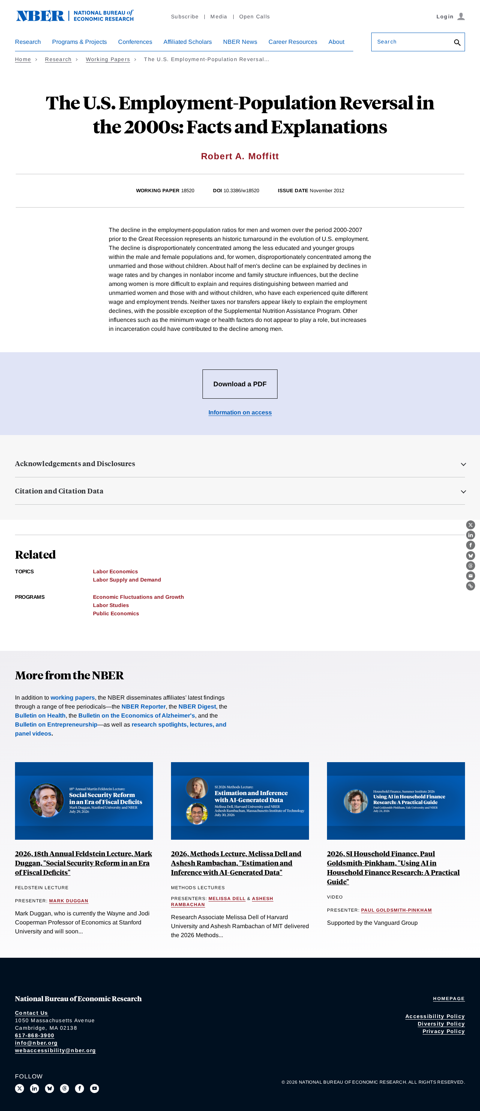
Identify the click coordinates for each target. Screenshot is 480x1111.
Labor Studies (111, 605)
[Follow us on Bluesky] (49, 1088)
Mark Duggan (68, 900)
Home (23, 59)
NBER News (240, 42)
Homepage (449, 998)
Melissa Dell (227, 898)
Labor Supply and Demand (127, 580)
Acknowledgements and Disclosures (75, 463)
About (336, 42)
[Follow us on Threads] (64, 1088)
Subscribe (185, 16)
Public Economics (116, 613)
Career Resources (292, 42)
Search (387, 41)
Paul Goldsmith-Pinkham (396, 910)
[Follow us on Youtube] (94, 1088)
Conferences (135, 42)
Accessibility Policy (435, 1016)
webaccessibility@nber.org (55, 1050)
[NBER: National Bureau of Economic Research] (81, 19)
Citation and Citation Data (59, 490)
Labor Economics (115, 571)
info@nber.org (36, 1043)
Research (28, 42)
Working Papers (108, 59)
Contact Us (31, 1013)
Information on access (240, 412)
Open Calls (254, 16)
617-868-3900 (34, 1035)
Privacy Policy (444, 1031)
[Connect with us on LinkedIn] (34, 1088)
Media (218, 16)
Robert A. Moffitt (240, 156)
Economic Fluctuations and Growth (138, 597)
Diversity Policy (441, 1024)
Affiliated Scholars (188, 42)
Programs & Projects (79, 42)
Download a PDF (240, 384)
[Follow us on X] (19, 1088)
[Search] (457, 43)
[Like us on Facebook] (79, 1088)
